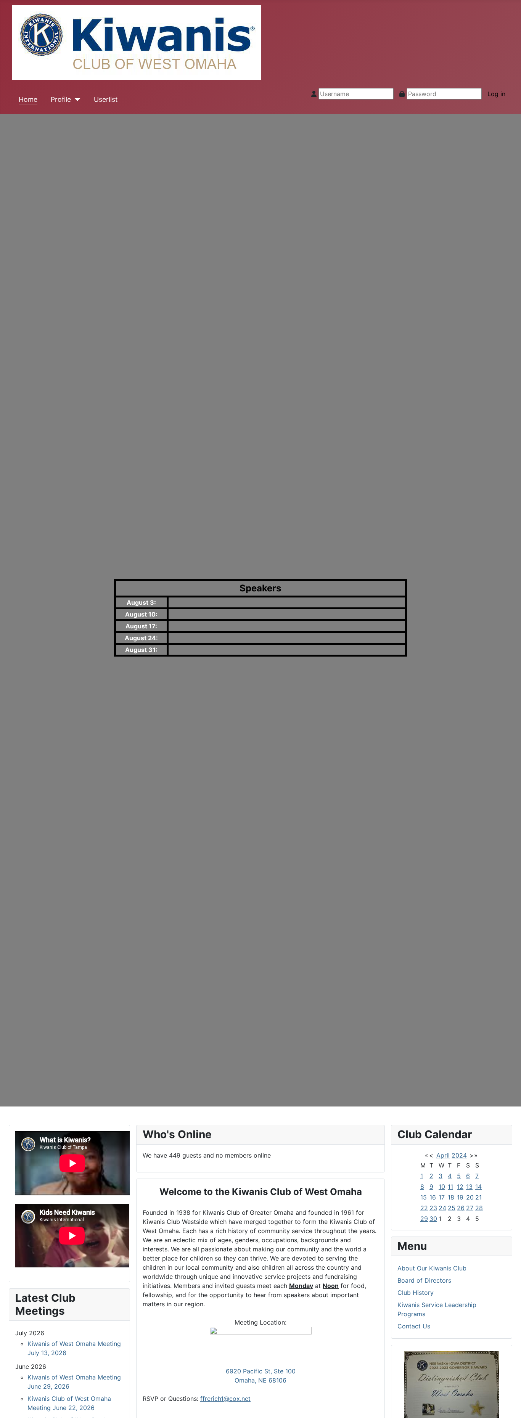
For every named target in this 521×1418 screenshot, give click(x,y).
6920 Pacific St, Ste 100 (261, 1371)
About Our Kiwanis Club (431, 1268)
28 (479, 1208)
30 (433, 1218)
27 (469, 1208)
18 (451, 1197)
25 (451, 1208)
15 (423, 1197)
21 (478, 1197)
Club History (415, 1292)
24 (442, 1208)
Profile (61, 99)
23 (433, 1208)
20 (470, 1197)
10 (442, 1186)
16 (432, 1197)
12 (460, 1186)
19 (460, 1197)
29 (424, 1218)
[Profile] (75, 99)
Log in (496, 94)
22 (424, 1208)
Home (28, 99)
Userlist (105, 99)
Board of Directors (424, 1280)
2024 (459, 1155)
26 (461, 1208)
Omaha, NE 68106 (260, 1380)
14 (478, 1186)
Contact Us (413, 1326)
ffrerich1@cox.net (225, 1398)
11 (450, 1186)
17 (442, 1197)
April (443, 1155)
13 (469, 1186)
